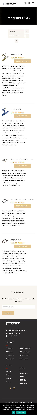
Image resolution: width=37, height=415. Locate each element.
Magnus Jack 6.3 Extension (22, 199)
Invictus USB (16, 109)
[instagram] (14, 388)
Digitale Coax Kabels (25, 348)
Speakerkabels (10, 355)
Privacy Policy (24, 373)
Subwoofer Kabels (25, 355)
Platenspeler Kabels (25, 352)
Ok (13, 412)
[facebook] (10, 388)
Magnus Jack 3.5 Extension (22, 159)
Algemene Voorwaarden (23, 380)
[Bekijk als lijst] (20, 41)
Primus (8, 382)
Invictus (8, 371)
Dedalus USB (16, 55)
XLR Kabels (9, 348)
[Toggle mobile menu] (33, 3)
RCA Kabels (9, 352)
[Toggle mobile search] (29, 3)
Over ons (22, 368)
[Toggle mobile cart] (25, 3)
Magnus (8, 378)
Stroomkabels (10, 359)
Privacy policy (21, 412)
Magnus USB (16, 240)
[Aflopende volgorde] (27, 31)
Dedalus (8, 375)
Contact (22, 371)
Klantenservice (24, 383)
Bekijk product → (22, 61)
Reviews (22, 376)
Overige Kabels (24, 359)
